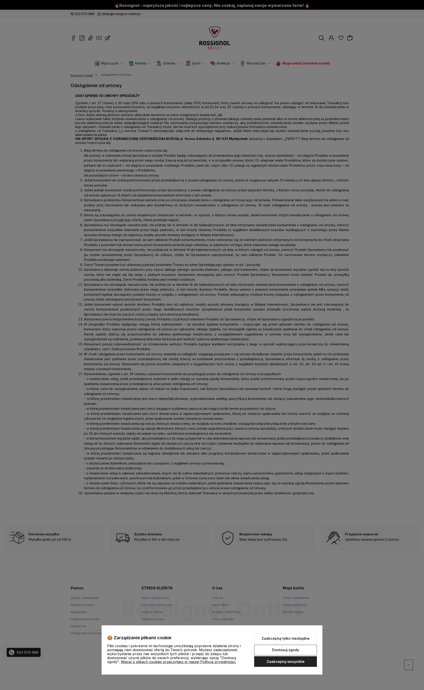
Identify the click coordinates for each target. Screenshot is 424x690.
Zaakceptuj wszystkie (286, 661)
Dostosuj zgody (285, 650)
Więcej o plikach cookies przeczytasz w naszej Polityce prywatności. (178, 662)
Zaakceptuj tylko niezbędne (285, 638)
